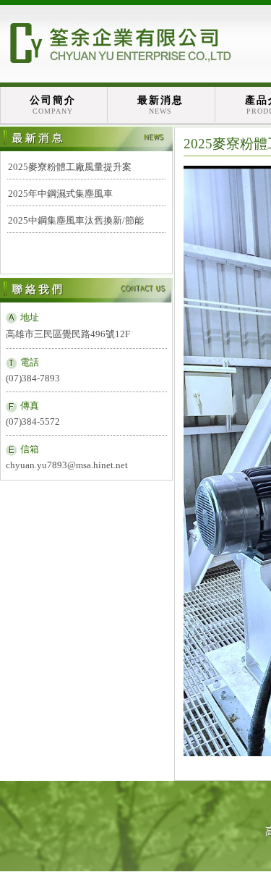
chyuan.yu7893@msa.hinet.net (67, 465)
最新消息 (160, 105)
